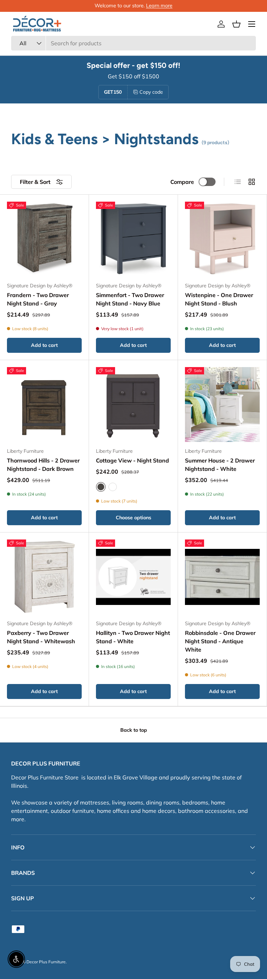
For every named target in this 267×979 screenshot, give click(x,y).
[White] (112, 487)
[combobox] (133, 43)
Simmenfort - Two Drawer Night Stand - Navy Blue (130, 299)
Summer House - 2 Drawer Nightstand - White (220, 464)
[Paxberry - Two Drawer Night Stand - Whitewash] (44, 576)
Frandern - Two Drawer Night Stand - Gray (38, 299)
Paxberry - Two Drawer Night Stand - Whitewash (41, 637)
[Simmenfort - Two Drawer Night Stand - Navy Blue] (133, 239)
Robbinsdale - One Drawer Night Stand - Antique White (220, 641)
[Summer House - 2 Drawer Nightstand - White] (222, 404)
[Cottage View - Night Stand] (133, 404)
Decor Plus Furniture (46, 961)
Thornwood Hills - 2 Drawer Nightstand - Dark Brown (43, 464)
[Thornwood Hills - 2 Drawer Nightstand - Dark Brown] (44, 404)
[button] (236, 24)
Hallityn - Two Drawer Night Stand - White (133, 637)
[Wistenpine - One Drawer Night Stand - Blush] (222, 239)
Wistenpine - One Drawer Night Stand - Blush (219, 299)
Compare (182, 181)
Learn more (159, 5)
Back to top (133, 730)
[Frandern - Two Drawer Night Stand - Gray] (44, 239)
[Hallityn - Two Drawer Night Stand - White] (133, 576)
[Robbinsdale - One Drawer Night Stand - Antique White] (222, 576)
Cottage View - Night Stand (132, 460)
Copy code (151, 92)
